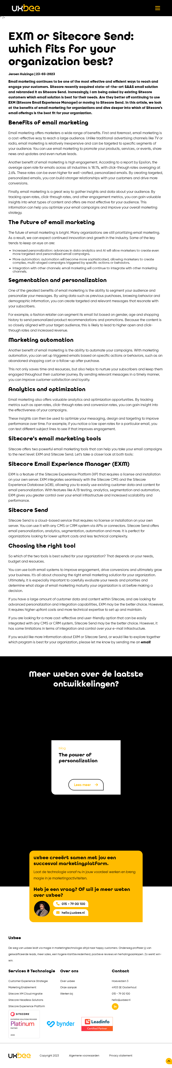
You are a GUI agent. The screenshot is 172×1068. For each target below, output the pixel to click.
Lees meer (83, 785)
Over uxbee (67, 981)
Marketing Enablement (22, 987)
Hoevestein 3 (120, 981)
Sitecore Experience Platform (26, 1006)
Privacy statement (120, 1055)
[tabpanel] (86, 745)
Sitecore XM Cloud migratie (25, 993)
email (145, 642)
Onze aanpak (68, 987)
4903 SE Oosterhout (124, 987)
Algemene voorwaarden (84, 1055)
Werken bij (66, 993)
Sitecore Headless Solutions (25, 999)
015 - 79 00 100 (73, 904)
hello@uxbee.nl (73, 912)
